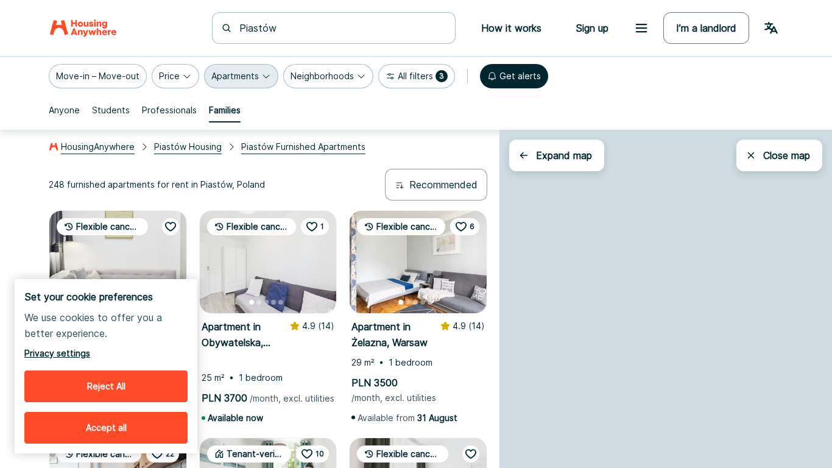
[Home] (83, 28)
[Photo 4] (273, 302)
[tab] (64, 110)
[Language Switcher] (771, 28)
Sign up (592, 28)
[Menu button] (641, 28)
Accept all (106, 427)
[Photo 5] (280, 302)
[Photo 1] (251, 302)
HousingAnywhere (98, 146)
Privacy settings (57, 353)
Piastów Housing (188, 146)
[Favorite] (170, 226)
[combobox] (341, 28)
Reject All (106, 386)
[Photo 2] (259, 302)
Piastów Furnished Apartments (303, 146)
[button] (98, 76)
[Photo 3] (266, 302)
